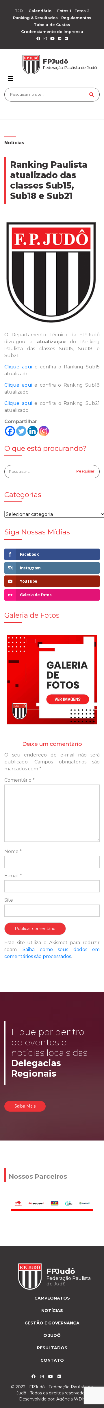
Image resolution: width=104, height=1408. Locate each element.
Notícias (14, 142)
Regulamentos (76, 17)
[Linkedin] (32, 431)
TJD (19, 10)
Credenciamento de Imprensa (52, 31)
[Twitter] (21, 431)
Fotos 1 (64, 10)
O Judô (52, 1335)
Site (8, 900)
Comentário (19, 780)
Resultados (52, 1347)
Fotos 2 (82, 10)
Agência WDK (70, 1399)
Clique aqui (18, 367)
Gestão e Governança (52, 1323)
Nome (13, 851)
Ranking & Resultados (35, 17)
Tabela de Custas (52, 24)
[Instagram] (44, 431)
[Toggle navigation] (10, 78)
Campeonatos (52, 1298)
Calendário (40, 10)
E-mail (13, 876)
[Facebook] (10, 431)
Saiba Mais (25, 1106)
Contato (52, 1360)
